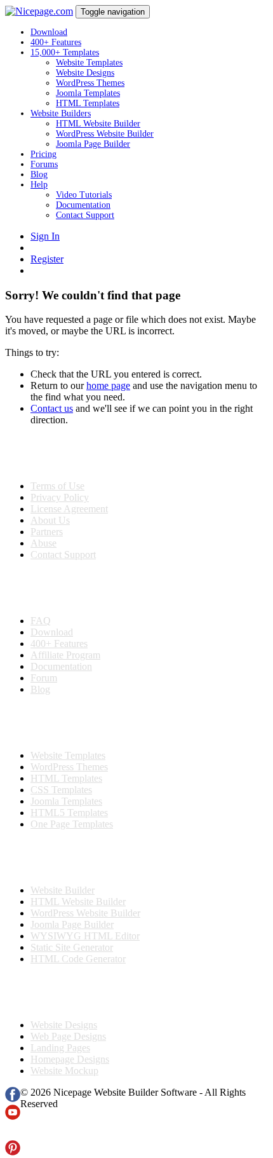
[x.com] (12, 1134)
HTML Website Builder (98, 123)
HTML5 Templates (69, 812)
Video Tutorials (84, 195)
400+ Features (55, 42)
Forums (44, 164)
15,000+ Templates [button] (64, 52)
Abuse (43, 543)
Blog (39, 174)
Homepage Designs (69, 1059)
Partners (46, 531)
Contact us (51, 408)
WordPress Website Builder (105, 134)
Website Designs (85, 73)
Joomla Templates (88, 93)
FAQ (40, 620)
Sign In (45, 236)
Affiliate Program (65, 655)
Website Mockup (64, 1070)
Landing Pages (60, 1047)
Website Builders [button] (60, 113)
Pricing (43, 154)
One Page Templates (71, 824)
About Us (50, 520)
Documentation (83, 205)
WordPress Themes (90, 83)
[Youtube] (12, 1116)
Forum (43, 677)
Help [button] (39, 184)
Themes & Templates (72, 722)
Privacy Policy (59, 497)
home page (108, 385)
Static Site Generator (71, 947)
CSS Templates (61, 789)
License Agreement (69, 508)
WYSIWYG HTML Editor (85, 935)
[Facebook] (12, 1098)
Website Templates (89, 62)
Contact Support (85, 215)
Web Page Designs (68, 1036)
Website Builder (62, 890)
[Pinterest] (12, 1152)
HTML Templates (87, 103)
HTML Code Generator (78, 958)
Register (46, 259)
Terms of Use (57, 485)
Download (48, 32)
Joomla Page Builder (93, 144)
